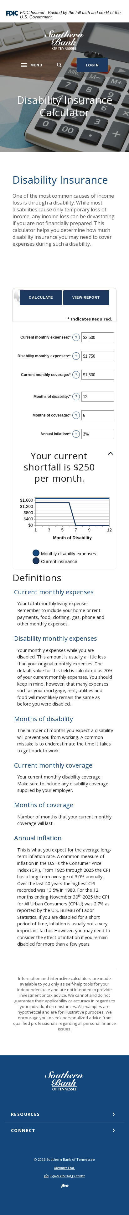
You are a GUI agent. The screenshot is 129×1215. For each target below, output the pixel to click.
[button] (64, 467)
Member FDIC (64, 1167)
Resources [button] (25, 1114)
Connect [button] (23, 1130)
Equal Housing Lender (67, 1176)
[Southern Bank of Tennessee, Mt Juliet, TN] (64, 40)
